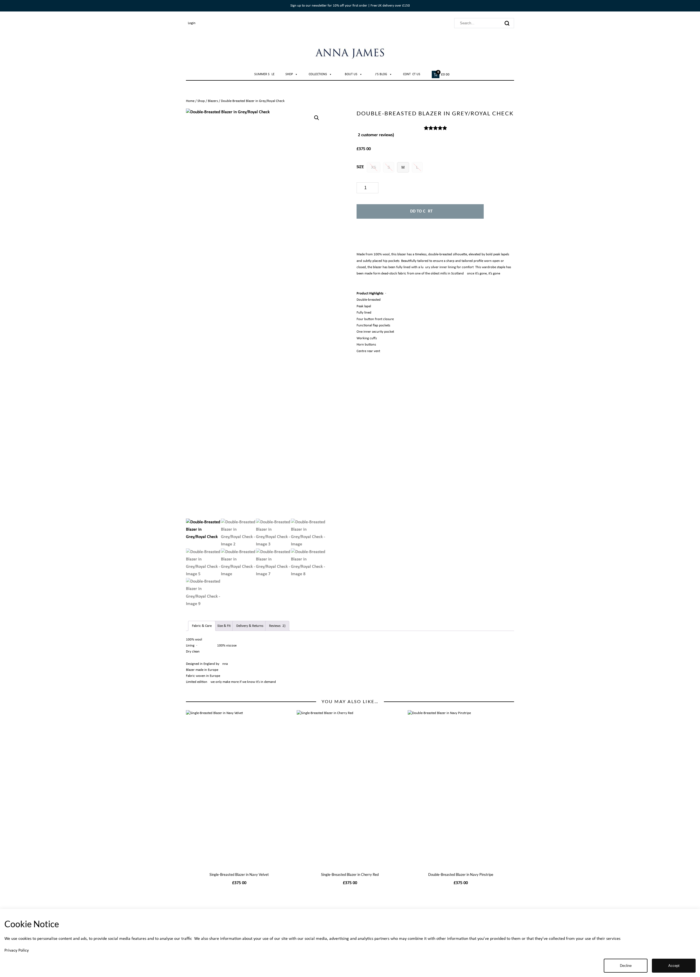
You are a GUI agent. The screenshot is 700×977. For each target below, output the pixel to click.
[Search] (507, 23)
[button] (317, 118)
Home (190, 101)
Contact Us (411, 74)
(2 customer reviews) (375, 135)
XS (373, 167)
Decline (626, 966)
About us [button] (350, 74)
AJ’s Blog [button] (380, 74)
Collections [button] (318, 74)
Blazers (213, 101)
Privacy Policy (16, 950)
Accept (673, 966)
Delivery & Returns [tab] (249, 626)
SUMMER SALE (264, 74)
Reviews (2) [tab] (277, 626)
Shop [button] (289, 74)
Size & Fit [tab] (224, 626)
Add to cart (420, 211)
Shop (201, 101)
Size (360, 167)
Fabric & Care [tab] (202, 626)
